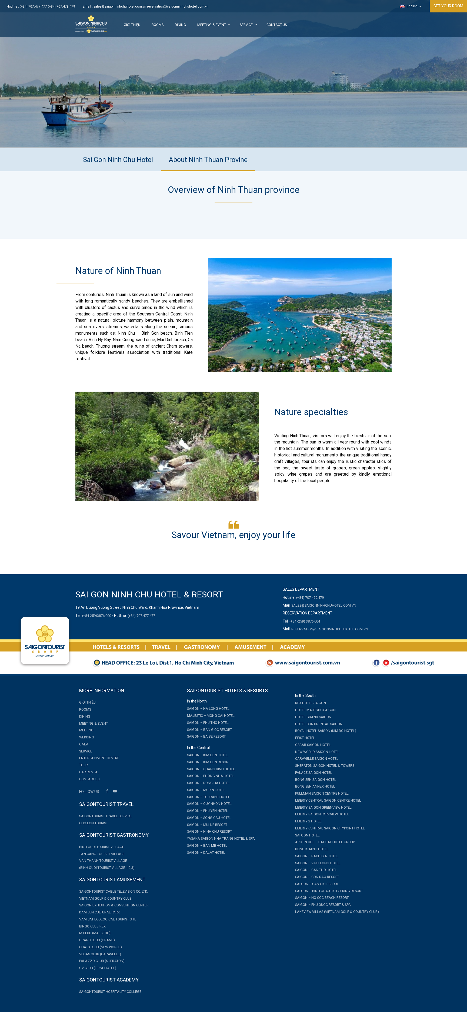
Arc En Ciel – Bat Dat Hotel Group (325, 842)
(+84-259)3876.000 (96, 616)
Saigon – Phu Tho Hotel (208, 723)
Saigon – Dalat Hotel (206, 852)
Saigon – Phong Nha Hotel (210, 776)
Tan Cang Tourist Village (102, 854)
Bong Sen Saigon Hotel (315, 780)
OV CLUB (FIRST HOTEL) (97, 968)
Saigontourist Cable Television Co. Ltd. (113, 891)
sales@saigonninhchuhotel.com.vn (323, 605)
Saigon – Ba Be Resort (206, 736)
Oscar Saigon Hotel (313, 745)
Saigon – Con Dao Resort (317, 877)
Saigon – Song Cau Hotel (209, 818)
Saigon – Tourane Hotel (208, 797)
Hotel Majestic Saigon (315, 710)
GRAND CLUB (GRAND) (97, 940)
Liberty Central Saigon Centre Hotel (328, 800)
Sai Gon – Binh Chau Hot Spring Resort (329, 891)
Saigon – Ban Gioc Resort (209, 730)
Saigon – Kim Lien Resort (208, 762)
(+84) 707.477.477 (141, 616)
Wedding (86, 737)
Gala (83, 744)
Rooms (158, 25)
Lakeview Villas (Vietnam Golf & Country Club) (337, 912)
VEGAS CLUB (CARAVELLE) (100, 954)
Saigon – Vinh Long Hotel (318, 863)
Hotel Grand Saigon (313, 717)
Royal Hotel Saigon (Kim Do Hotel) (325, 731)
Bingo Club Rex (92, 926)
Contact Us (276, 25)
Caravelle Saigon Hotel (316, 759)
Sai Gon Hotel (307, 835)
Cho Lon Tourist (93, 823)
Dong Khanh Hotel (312, 849)
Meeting (86, 730)
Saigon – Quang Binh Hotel (211, 769)
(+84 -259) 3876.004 (304, 621)
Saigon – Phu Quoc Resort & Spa (323, 905)
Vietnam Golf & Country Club (105, 898)
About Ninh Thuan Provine (208, 160)
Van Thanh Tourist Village (103, 861)
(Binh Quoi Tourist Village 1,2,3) (107, 868)
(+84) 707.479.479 (310, 598)
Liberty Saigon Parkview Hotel (322, 814)
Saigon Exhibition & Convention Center (114, 905)
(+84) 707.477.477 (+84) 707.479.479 (47, 6)
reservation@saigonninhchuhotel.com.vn (329, 629)
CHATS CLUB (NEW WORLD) (100, 947)
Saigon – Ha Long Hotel (208, 709)
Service (246, 25)
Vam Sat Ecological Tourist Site (107, 919)
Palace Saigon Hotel (313, 773)
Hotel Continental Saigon (318, 724)
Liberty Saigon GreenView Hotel (323, 807)
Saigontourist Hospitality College (110, 992)
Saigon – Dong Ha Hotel (208, 783)
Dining (180, 25)
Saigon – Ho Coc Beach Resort (322, 898)
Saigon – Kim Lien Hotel (207, 755)
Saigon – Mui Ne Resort (207, 825)
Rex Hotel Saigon (310, 703)
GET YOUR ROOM (448, 6)
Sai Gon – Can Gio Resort (317, 884)
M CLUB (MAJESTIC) (95, 933)
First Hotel (305, 738)
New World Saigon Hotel (317, 752)
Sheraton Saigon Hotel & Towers (324, 766)
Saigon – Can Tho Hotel (316, 870)
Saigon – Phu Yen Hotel (207, 811)
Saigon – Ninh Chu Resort (209, 831)
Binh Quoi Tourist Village (101, 847)
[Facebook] (107, 792)
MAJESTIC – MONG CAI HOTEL (211, 716)
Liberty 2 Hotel (308, 821)
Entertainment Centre (99, 758)
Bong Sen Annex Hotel (315, 786)
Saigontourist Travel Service (105, 816)
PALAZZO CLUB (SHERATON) (102, 961)
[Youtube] (115, 792)
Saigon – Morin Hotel (206, 790)
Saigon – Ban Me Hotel (207, 845)
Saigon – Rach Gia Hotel (316, 856)
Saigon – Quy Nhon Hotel (209, 804)
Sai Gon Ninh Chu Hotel (118, 160)
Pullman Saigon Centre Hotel (322, 793)
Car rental (89, 772)
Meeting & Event (211, 25)
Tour (83, 765)
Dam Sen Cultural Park (99, 912)
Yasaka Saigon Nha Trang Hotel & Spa (221, 838)
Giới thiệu (132, 25)
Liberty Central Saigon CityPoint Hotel (330, 828)
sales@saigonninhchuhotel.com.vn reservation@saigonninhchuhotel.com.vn (151, 6)
